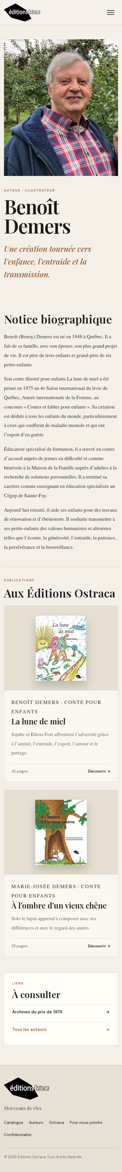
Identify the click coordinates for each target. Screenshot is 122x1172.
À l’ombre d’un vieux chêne (59, 905)
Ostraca (56, 1122)
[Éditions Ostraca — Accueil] (22, 12)
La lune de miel (38, 721)
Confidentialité (17, 1134)
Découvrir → (99, 771)
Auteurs (36, 1122)
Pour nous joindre (86, 1122)
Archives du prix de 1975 (61, 1011)
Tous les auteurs (61, 1029)
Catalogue (13, 1122)
